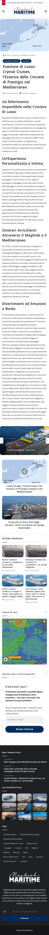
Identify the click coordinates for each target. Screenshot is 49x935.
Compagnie (7, 847)
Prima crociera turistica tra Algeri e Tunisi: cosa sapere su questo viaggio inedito (12, 592)
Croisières (15, 55)
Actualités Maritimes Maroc (12, 838)
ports (30, 856)
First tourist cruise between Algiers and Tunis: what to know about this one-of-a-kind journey (35, 594)
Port (23, 856)
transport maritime (10, 861)
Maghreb (35, 847)
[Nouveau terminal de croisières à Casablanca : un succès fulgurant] (36, 551)
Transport (39, 856)
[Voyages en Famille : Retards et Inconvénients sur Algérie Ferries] (9, 807)
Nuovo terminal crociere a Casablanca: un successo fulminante (12, 563)
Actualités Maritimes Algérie (30, 834)
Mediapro (29, 930)
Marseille (16, 852)
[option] (24, 440)
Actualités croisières (27, 55)
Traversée (23, 861)
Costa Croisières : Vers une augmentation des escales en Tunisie (22, 447)
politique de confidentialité (17, 711)
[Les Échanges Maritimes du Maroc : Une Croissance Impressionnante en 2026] (24, 807)
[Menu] (3, 12)
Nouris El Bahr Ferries (11, 856)
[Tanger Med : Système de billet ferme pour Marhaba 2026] (24, 816)
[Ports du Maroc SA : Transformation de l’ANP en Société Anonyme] (40, 816)
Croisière (18, 847)
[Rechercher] (45, 12)
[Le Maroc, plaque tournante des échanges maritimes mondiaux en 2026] (40, 807)
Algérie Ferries (32, 843)
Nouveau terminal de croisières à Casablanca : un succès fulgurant (36, 563)
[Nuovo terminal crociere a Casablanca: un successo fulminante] (13, 551)
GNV (26, 847)
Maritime (6, 852)
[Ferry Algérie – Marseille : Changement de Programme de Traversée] (9, 816)
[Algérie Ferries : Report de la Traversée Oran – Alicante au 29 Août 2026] (24, 798)
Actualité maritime (9, 834)
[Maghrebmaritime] (24, 11)
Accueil (7, 55)
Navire (25, 852)
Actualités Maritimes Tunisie (13, 843)
